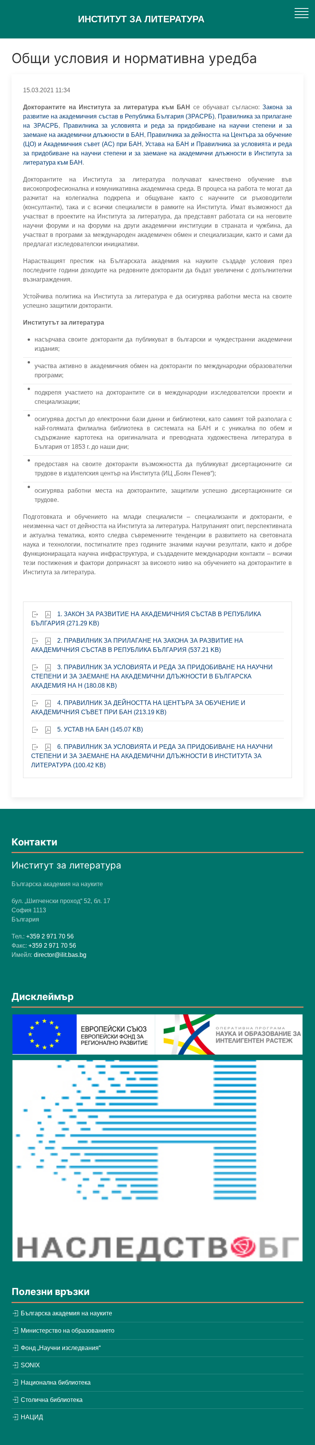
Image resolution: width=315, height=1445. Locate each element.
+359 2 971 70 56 (50, 936)
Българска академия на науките (65, 1313)
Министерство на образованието (66, 1330)
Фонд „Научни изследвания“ (60, 1348)
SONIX (29, 1365)
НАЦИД (31, 1417)
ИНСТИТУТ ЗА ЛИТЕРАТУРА (141, 19)
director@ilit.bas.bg (60, 955)
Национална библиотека (55, 1382)
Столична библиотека (51, 1400)
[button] (301, 13)
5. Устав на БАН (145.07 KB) (100, 729)
